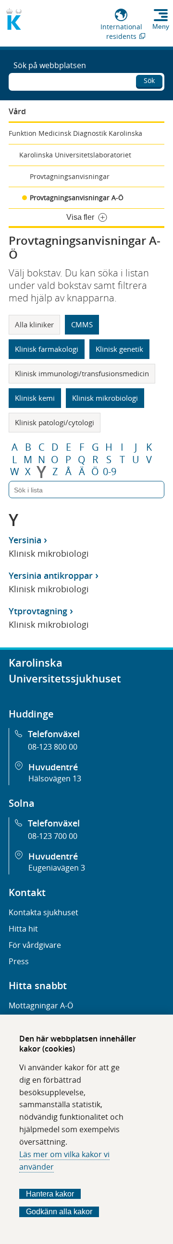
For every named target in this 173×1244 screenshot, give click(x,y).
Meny (160, 26)
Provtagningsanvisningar (70, 176)
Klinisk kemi (35, 398)
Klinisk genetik (119, 349)
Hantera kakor (50, 1194)
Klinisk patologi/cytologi (54, 422)
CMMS (82, 324)
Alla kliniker (34, 324)
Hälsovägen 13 (54, 778)
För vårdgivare (35, 945)
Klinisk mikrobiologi (105, 398)
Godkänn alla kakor (59, 1212)
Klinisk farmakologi (46, 349)
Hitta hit (23, 928)
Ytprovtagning (38, 611)
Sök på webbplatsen (49, 65)
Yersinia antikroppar (51, 575)
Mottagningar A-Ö (41, 1005)
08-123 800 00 (52, 747)
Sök (149, 80)
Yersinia (25, 540)
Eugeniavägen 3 (56, 867)
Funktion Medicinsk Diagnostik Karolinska (75, 133)
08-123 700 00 (52, 836)
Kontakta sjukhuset (43, 912)
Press (19, 961)
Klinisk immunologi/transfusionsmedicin (82, 373)
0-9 (109, 472)
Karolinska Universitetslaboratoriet (75, 154)
